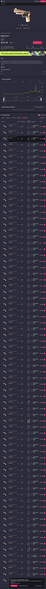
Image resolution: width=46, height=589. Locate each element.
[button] (20, 25)
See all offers (42, 117)
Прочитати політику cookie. (15, 583)
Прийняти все (14, 585)
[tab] (3, 118)
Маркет (38, 1)
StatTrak (42, 115)
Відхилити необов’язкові (23, 585)
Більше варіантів (38, 585)
